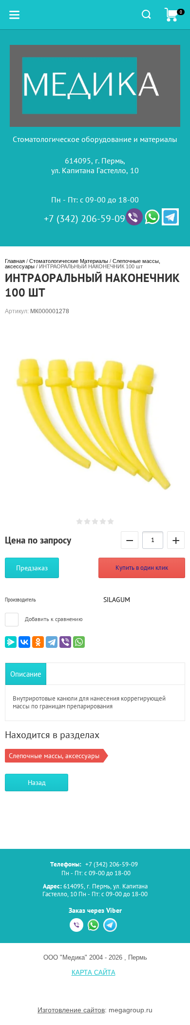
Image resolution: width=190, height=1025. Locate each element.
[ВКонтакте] (24, 642)
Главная (15, 261)
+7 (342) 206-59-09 (84, 218)
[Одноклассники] (38, 642)
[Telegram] (51, 642)
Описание (25, 674)
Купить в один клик (141, 567)
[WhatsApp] (79, 642)
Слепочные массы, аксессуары (54, 755)
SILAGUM (116, 599)
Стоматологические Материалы (68, 261)
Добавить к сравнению (53, 619)
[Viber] (65, 642)
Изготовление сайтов (71, 1010)
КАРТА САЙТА (93, 972)
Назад (37, 782)
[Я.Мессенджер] (11, 642)
